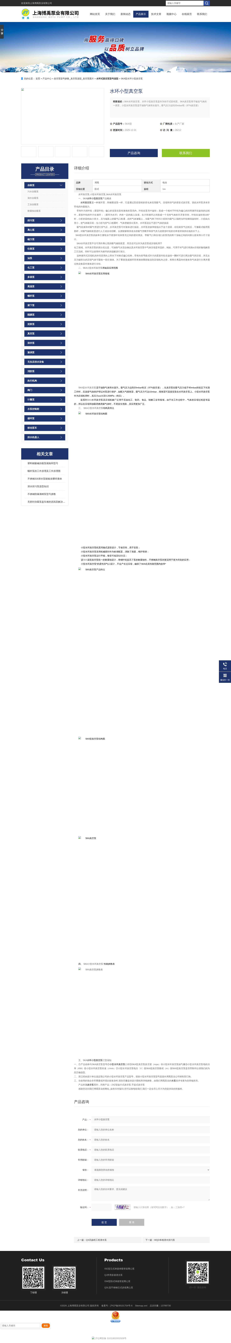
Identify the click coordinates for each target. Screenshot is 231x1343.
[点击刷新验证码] (122, 1207)
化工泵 (31, 267)
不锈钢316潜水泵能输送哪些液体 (45, 478)
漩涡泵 (31, 352)
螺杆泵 (31, 295)
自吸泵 (31, 185)
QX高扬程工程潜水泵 (96, 1240)
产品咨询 (134, 153)
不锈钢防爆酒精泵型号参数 (42, 494)
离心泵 (31, 229)
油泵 (30, 258)
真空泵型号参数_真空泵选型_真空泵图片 (74, 78)
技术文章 (156, 14)
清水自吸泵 (33, 198)
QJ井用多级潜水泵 (113, 1275)
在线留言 (187, 14)
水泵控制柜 (33, 409)
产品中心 (47, 78)
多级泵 (31, 277)
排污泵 (31, 220)
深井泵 (31, 343)
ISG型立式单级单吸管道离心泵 (119, 1268)
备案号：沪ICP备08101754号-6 (116, 1305)
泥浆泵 (31, 324)
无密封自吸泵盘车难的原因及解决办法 (46, 501)
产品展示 (141, 14)
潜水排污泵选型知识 (38, 486)
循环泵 (31, 418)
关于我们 (110, 14)
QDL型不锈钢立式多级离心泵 (118, 1287)
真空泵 (31, 333)
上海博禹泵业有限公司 (41, 3)
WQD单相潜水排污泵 (164, 1240)
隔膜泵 (31, 314)
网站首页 (95, 14)
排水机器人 (33, 437)
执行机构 (32, 380)
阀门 (30, 390)
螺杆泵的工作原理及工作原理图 (44, 471)
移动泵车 (32, 427)
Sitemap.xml (141, 1305)
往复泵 (31, 248)
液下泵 (31, 305)
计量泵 (31, 399)
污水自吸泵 (33, 191)
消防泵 (31, 371)
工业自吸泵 (33, 204)
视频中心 (171, 14)
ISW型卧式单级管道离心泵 (117, 1281)
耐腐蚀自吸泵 (34, 211)
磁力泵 (31, 239)
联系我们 (202, 14)
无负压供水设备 (36, 361)
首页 (38, 78)
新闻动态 (126, 14)
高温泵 (31, 286)
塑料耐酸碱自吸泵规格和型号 (43, 463)
